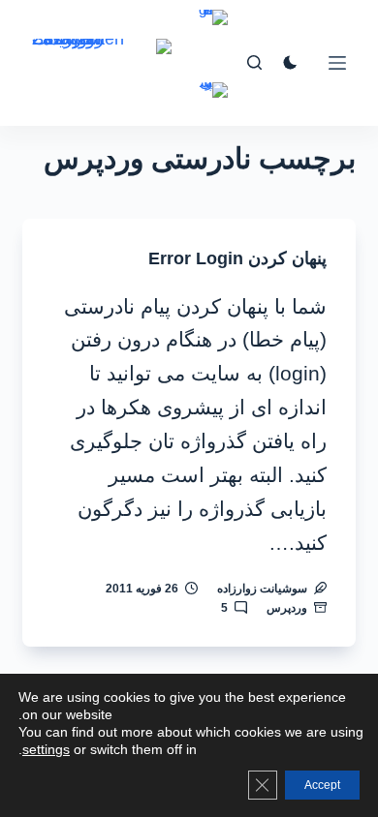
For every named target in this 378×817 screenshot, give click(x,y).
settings (46, 749)
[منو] (337, 63)
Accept (322, 785)
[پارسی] (213, 104)
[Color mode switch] (290, 62)
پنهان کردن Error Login (237, 258)
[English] (213, 31)
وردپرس (287, 608)
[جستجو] (254, 62)
